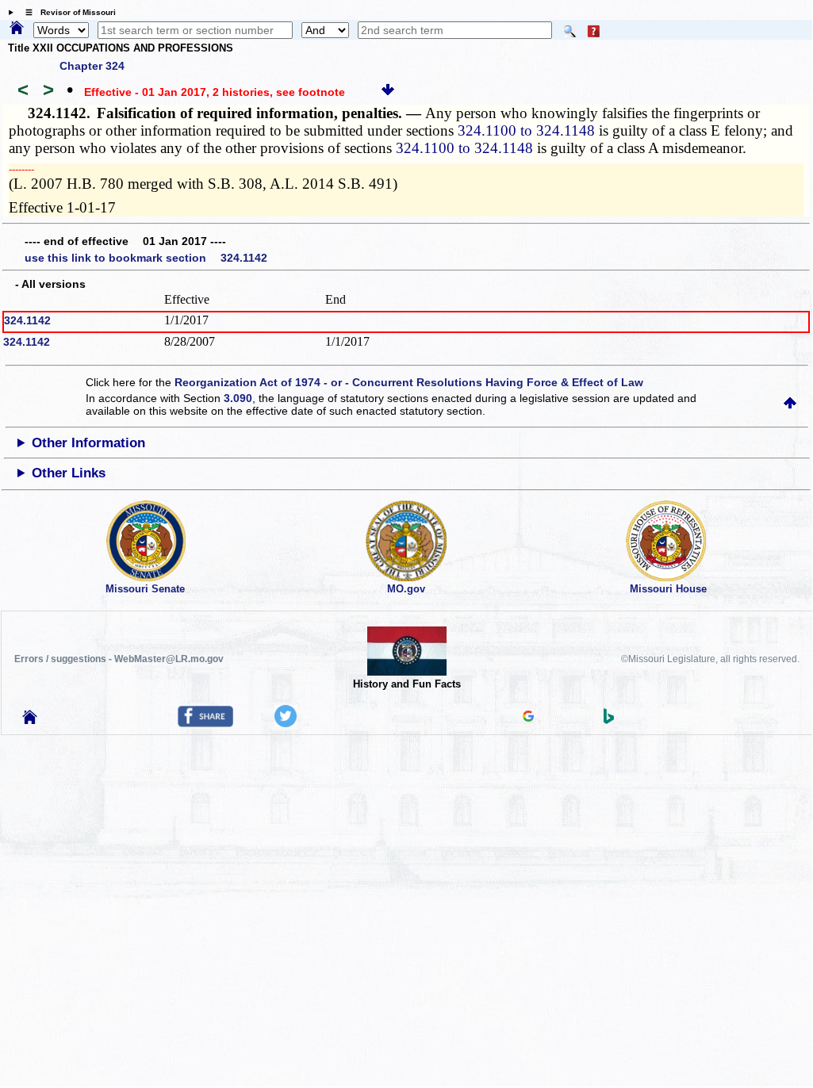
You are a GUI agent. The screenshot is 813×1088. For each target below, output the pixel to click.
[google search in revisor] (528, 717)
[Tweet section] (285, 723)
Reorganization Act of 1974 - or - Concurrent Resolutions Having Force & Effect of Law (408, 382)
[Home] (17, 28)
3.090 (238, 398)
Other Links (68, 473)
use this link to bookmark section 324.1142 (146, 257)
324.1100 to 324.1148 (526, 130)
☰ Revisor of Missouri (66, 12)
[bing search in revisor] (609, 720)
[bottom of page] (388, 92)
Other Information (88, 442)
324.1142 (27, 320)
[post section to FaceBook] (205, 723)
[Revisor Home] (30, 720)
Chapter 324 (92, 65)
